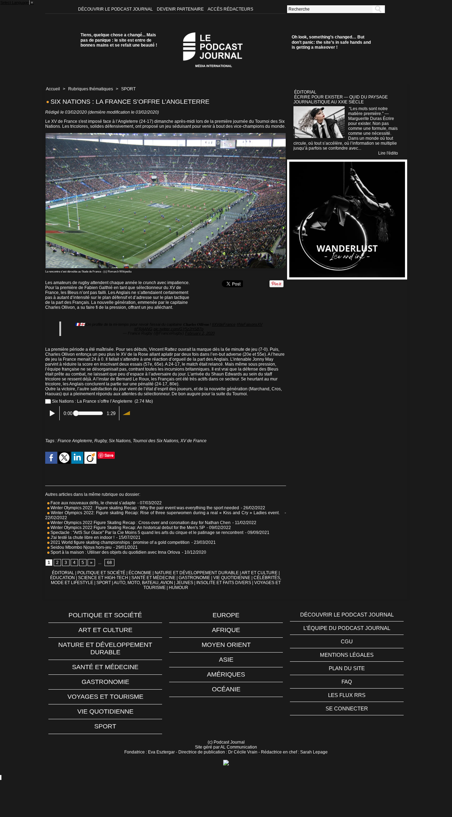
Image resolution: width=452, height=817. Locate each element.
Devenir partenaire (181, 9)
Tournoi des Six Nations (155, 440)
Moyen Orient (226, 644)
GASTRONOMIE (194, 577)
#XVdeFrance (224, 324)
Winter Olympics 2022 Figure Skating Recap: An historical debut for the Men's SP (127, 527)
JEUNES (184, 582)
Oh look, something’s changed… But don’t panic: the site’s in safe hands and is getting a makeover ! (331, 42)
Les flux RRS (346, 695)
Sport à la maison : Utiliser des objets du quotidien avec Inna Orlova (114, 552)
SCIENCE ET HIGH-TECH (103, 577)
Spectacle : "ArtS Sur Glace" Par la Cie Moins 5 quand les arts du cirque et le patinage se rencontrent (146, 532)
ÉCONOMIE (140, 572)
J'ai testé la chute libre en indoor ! (81, 537)
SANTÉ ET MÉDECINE (153, 577)
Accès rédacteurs (230, 9)
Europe (226, 615)
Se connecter (347, 708)
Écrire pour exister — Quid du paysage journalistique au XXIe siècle (340, 99)
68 (109, 562)
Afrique (226, 629)
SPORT (128, 88)
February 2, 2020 (200, 333)
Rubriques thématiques (90, 88)
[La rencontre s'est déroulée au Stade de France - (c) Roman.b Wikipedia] (166, 135)
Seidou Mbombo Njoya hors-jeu (80, 547)
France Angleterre (75, 440)
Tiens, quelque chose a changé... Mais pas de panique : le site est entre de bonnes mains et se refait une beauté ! (119, 40)
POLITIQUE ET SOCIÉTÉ (101, 572)
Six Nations (120, 440)
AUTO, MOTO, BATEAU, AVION (143, 582)
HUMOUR (178, 587)
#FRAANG (143, 329)
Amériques (226, 674)
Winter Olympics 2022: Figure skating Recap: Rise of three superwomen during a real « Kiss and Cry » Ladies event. (165, 512)
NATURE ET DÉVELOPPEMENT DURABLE (197, 572)
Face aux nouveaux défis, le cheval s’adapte (93, 502)
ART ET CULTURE (260, 572)
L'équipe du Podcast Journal (346, 628)
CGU (347, 641)
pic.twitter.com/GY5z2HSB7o (178, 329)
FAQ (346, 682)
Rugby (100, 440)
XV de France (193, 440)
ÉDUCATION (62, 577)
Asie (226, 659)
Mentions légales (347, 655)
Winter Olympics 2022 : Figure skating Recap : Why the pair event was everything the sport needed (144, 507)
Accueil (53, 88)
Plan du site (347, 668)
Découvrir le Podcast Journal (116, 9)
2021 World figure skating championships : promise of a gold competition (119, 542)
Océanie (226, 689)
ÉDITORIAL (63, 572)
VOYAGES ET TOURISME (105, 696)
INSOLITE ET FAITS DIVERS (223, 582)
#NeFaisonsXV (249, 324)
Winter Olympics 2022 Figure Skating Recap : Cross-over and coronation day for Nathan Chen (140, 522)
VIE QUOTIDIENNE (231, 577)
